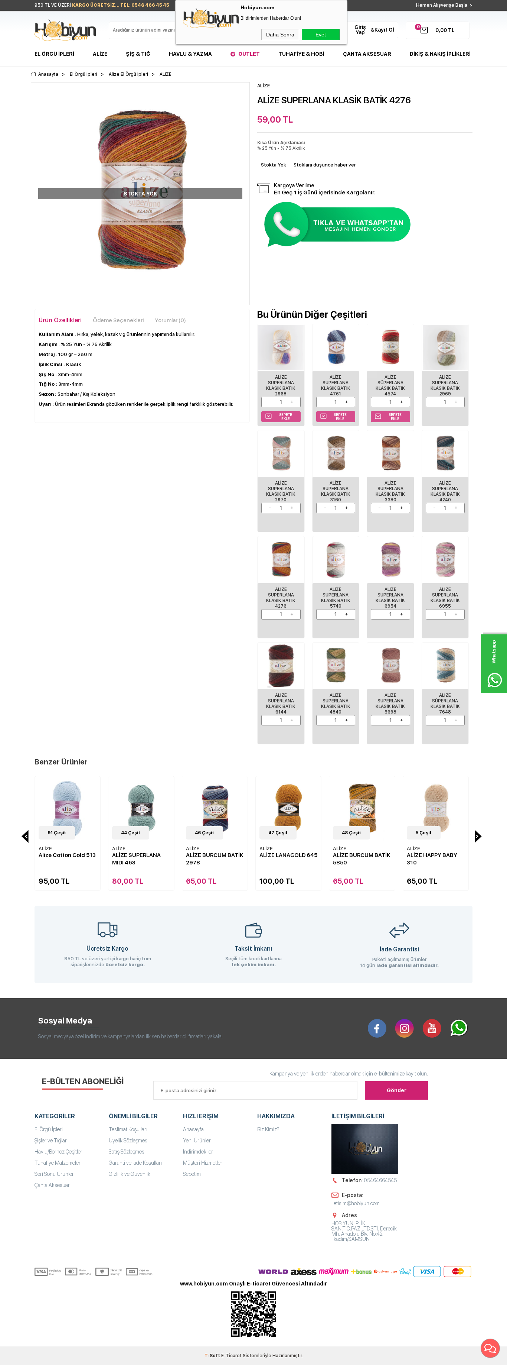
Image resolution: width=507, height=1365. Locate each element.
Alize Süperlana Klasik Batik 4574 (390, 386)
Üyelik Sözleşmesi (128, 1141)
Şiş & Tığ (138, 54)
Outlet (249, 54)
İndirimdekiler (198, 1152)
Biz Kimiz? (268, 1129)
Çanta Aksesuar (367, 54)
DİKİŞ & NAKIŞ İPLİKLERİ (440, 54)
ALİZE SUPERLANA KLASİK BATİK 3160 (335, 491)
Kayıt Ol (384, 29)
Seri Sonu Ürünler (54, 1174)
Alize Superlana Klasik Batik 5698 (390, 704)
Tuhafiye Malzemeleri (58, 1163)
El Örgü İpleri (54, 54)
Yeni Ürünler (197, 1141)
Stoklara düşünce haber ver (325, 165)
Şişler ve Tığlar (51, 1141)
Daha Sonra (280, 35)
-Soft (213, 1355)
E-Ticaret (231, 1355)
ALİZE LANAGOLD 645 (215, 855)
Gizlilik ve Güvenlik (129, 1174)
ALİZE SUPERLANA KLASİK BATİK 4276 (280, 598)
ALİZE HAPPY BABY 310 (358, 859)
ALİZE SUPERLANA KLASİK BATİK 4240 (445, 491)
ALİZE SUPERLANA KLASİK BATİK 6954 (390, 598)
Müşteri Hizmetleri (203, 1163)
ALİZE (45, 848)
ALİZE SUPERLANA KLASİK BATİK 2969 (445, 386)
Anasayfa (193, 1129)
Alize (100, 54)
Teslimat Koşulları (128, 1129)
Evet (320, 35)
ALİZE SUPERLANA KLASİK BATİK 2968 (280, 386)
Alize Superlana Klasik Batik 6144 (280, 704)
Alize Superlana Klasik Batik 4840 (335, 704)
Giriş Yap (360, 30)
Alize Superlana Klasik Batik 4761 (335, 386)
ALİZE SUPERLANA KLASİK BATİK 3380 (390, 491)
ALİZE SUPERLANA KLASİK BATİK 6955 (445, 598)
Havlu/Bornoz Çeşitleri (59, 1152)
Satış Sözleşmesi (127, 1152)
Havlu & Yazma (190, 54)
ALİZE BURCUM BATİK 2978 (141, 859)
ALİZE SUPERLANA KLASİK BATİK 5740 (335, 598)
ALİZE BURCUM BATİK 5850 (288, 859)
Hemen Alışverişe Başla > (444, 5)
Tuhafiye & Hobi (301, 54)
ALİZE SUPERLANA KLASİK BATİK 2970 (280, 491)
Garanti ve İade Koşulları (135, 1163)
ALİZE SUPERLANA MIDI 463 (63, 859)
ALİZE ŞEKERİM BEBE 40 (434, 859)
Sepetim (192, 1174)
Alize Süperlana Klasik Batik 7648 (445, 704)
